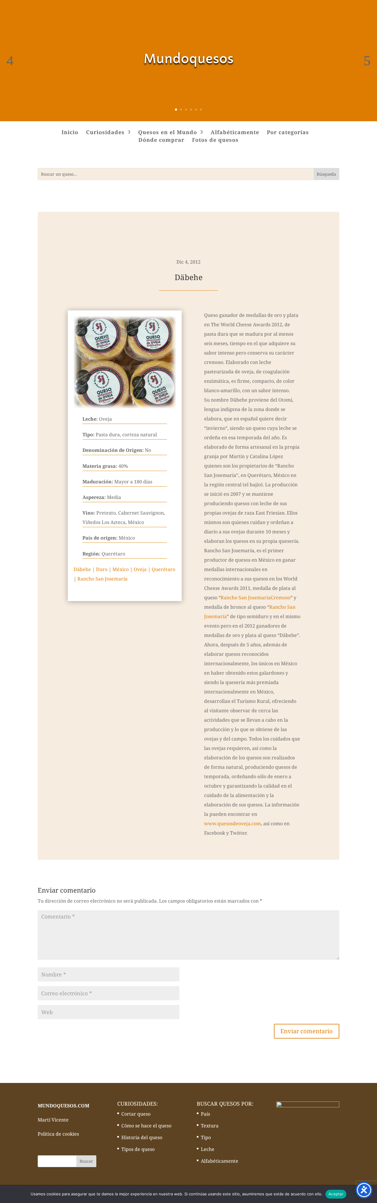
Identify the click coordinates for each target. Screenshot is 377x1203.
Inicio (70, 133)
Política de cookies (58, 1134)
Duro (102, 569)
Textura (210, 1125)
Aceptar (335, 1194)
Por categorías (288, 133)
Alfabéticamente (235, 133)
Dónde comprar (161, 140)
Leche (207, 1149)
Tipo (206, 1137)
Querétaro (163, 569)
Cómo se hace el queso (146, 1125)
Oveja (140, 569)
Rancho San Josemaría (102, 578)
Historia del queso (141, 1137)
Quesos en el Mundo (167, 133)
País (205, 1114)
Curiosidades (105, 133)
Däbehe (82, 569)
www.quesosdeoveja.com (232, 823)
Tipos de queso (138, 1149)
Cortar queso (136, 1114)
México (121, 569)
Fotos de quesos (215, 140)
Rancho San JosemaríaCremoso (255, 597)
